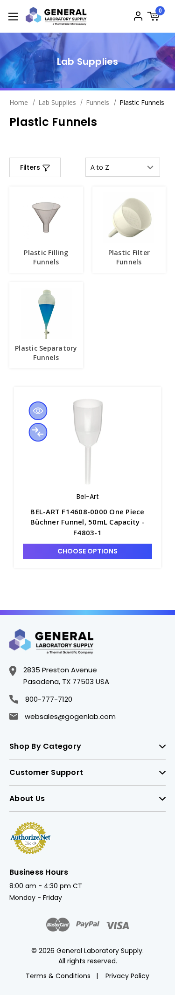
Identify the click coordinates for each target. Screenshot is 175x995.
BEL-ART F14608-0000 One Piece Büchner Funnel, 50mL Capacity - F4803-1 (87, 522)
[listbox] (122, 167)
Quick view (37, 410)
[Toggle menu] (13, 16)
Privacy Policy (127, 976)
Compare (37, 432)
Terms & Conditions (58, 976)
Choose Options (87, 551)
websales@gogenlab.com (70, 716)
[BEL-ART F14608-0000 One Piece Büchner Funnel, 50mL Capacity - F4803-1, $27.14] (87, 441)
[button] (35, 167)
